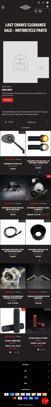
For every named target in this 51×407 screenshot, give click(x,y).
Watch (25, 383)
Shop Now (7, 100)
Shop (25, 371)
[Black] (37, 172)
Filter (10, 122)
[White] (10, 352)
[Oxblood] (13, 352)
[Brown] (15, 352)
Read (25, 377)
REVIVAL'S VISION (25, 389)
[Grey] (18, 352)
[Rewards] (45, 401)
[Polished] (39, 172)
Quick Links (25, 364)
